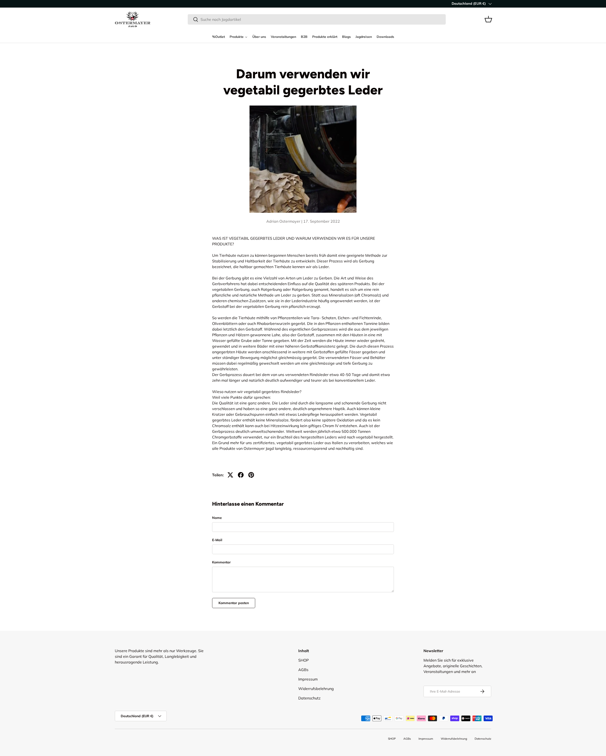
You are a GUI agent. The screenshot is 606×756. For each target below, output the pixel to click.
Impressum (308, 679)
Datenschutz (309, 698)
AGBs (303, 669)
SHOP (303, 660)
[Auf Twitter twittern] (230, 475)
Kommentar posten (233, 603)
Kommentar (221, 562)
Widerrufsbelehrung (316, 688)
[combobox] (317, 19)
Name (217, 518)
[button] (488, 19)
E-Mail (217, 540)
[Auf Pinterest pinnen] (251, 475)
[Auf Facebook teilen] (241, 475)
